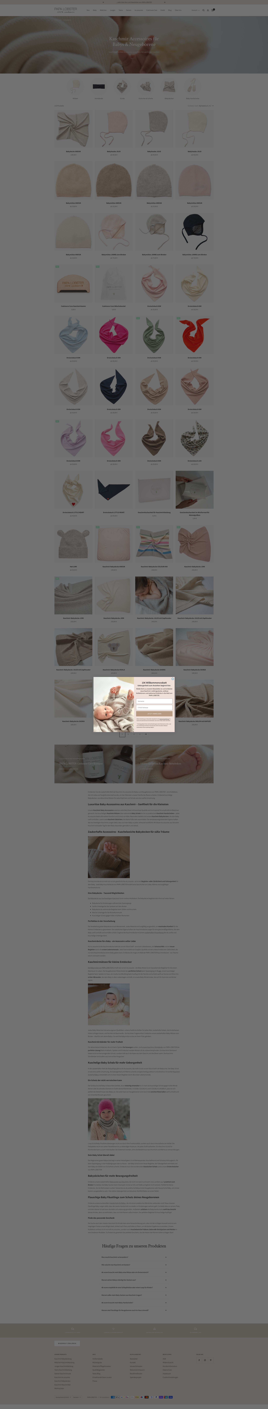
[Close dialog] (173, 679)
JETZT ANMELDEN (154, 714)
